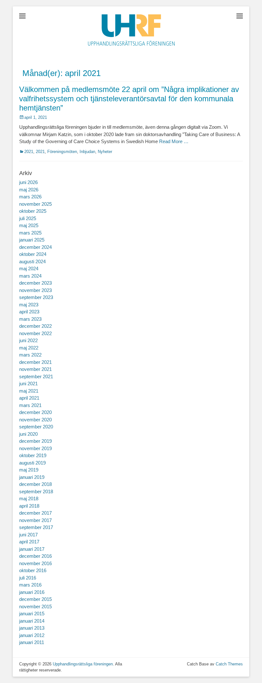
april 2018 (29, 506)
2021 (28, 151)
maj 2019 (28, 469)
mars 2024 (30, 276)
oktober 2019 (32, 455)
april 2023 (29, 311)
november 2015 (35, 606)
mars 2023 (30, 319)
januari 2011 (31, 642)
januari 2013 (31, 628)
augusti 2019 (32, 462)
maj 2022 (28, 347)
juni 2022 (28, 340)
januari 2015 (31, 613)
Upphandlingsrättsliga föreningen (83, 664)
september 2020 (36, 426)
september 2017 (36, 527)
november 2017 (35, 520)
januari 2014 (31, 621)
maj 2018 (28, 498)
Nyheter (105, 151)
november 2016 (35, 563)
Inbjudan (87, 151)
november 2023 (35, 290)
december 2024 (35, 247)
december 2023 (35, 283)
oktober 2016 (32, 570)
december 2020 (35, 412)
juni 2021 (28, 383)
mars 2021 (30, 405)
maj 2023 (28, 304)
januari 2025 (31, 239)
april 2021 (29, 398)
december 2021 (35, 362)
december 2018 (35, 484)
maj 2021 (28, 391)
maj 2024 (28, 268)
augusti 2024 (32, 261)
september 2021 (36, 376)
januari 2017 (31, 549)
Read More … (174, 141)
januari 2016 (31, 592)
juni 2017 (28, 534)
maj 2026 (28, 189)
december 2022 (35, 326)
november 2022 (35, 333)
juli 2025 (27, 218)
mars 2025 (30, 232)
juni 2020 (28, 434)
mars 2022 (30, 354)
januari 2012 (31, 635)
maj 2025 (28, 225)
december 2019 (35, 441)
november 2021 (35, 369)
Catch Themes (229, 664)
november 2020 (35, 419)
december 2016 (35, 556)
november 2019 (35, 448)
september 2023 (36, 297)
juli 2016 (27, 577)
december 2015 (35, 599)
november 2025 (35, 204)
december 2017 (35, 513)
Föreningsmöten (62, 151)
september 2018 (36, 491)
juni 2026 (28, 182)
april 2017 (29, 541)
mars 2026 (30, 196)
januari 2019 (31, 477)
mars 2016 (30, 584)
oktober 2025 (32, 211)
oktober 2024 (32, 254)
